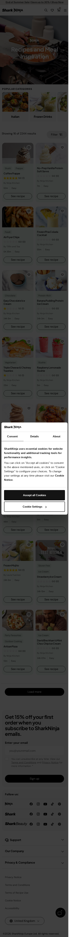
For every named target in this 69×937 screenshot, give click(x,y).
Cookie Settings (32, 506)
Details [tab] (34, 436)
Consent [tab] (12, 436)
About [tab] (57, 436)
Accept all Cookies (34, 494)
